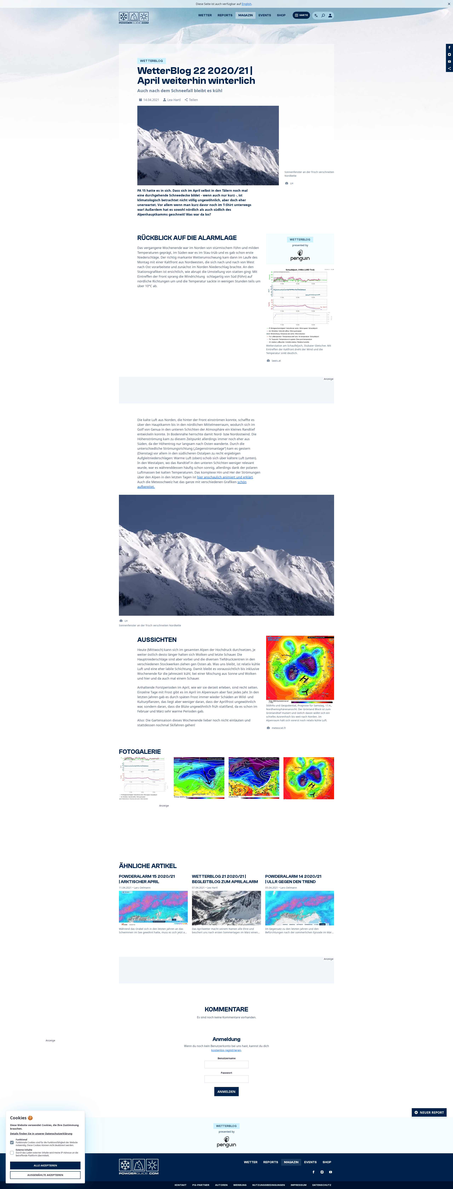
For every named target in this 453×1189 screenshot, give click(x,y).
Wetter (205, 15)
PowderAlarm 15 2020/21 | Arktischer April (147, 879)
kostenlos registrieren (226, 1050)
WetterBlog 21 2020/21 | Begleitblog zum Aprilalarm (225, 879)
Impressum (298, 1185)
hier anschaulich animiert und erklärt (225, 477)
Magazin (245, 15)
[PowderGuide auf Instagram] (449, 54)
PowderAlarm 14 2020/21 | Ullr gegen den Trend (293, 879)
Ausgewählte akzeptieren (45, 1175)
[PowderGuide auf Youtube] (449, 61)
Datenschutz (321, 1185)
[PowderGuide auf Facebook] (449, 47)
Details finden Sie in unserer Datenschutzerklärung (41, 1133)
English (246, 4)
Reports (225, 15)
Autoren (221, 1185)
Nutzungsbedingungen (268, 1185)
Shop (281, 15)
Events (265, 15)
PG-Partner (200, 1185)
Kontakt (181, 1185)
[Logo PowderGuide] (134, 18)
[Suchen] (323, 15)
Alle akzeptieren (45, 1165)
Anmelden (226, 1091)
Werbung (239, 1185)
